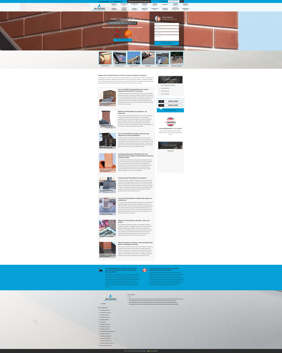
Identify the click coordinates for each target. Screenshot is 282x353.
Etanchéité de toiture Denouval (151, 302)
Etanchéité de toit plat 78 (155, 9)
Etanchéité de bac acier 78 (124, 5)
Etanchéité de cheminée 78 (165, 9)
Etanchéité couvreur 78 (114, 9)
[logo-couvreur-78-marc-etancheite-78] (99, 7)
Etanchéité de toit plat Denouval (135, 299)
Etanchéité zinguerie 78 (175, 5)
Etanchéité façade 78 (134, 5)
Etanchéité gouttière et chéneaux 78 (124, 9)
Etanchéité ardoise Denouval (139, 302)
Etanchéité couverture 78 (134, 9)
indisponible (104, 2)
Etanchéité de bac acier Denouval (140, 304)
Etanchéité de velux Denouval (164, 302)
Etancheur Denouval (163, 300)
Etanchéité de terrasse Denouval (152, 300)
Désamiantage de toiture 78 (185, 9)
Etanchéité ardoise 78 (155, 5)
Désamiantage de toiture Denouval (171, 304)
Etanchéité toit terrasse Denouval (149, 299)
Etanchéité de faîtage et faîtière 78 (175, 9)
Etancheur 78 (165, 4)
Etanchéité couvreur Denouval (139, 300)
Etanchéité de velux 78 (145, 5)
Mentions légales (142, 351)
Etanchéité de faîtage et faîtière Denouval (155, 304)
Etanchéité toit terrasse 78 (145, 9)
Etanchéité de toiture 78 (114, 5)
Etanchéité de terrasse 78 (186, 5)
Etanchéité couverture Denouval (162, 299)
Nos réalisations (123, 40)
